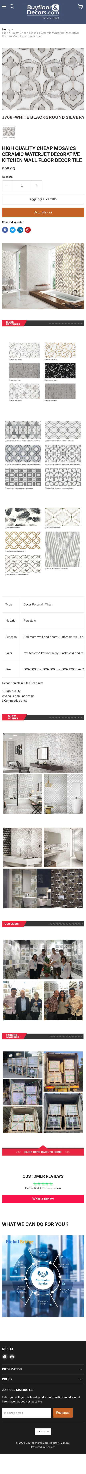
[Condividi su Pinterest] (28, 230)
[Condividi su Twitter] (13, 230)
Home (6, 29)
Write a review (43, 1199)
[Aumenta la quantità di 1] (37, 185)
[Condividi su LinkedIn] (20, 230)
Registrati (63, 1413)
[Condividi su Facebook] (5, 230)
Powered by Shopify (43, 1447)
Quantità (7, 176)
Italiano (41, 1431)
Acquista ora (43, 212)
